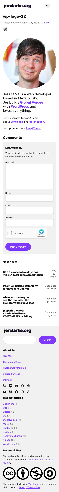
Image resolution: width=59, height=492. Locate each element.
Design (7, 411)
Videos (6, 440)
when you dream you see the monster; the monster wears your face (18, 300)
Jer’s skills (17, 121)
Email (8, 205)
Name (8, 193)
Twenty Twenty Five (29, 487)
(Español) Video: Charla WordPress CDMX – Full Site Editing (18, 313)
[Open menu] (54, 5)
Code (6, 407)
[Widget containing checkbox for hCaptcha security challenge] (26, 233)
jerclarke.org (17, 5)
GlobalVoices (10, 419)
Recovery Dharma (12, 436)
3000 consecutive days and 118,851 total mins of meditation (23, 273)
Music (6, 423)
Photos (7, 428)
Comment (10, 162)
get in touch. (37, 121)
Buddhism (8, 403)
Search (47, 339)
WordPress (20, 106)
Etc (47, 22)
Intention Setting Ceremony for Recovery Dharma (20, 287)
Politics (7, 432)
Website (8, 217)
